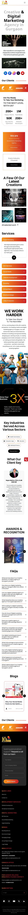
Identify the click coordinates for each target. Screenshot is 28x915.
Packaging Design (6, 837)
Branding (6, 283)
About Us (4, 794)
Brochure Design (8, 295)
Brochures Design (6, 834)
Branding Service (6, 830)
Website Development (10, 277)
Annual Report (7, 289)
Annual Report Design (7, 841)
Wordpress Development (8, 808)
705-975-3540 (5, 868)
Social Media (7, 272)
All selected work (9, 225)
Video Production (8, 301)
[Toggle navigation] (24, 2)
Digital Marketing (8, 240)
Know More (13, 147)
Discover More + (14, 451)
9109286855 (12, 855)
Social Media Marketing (7, 819)
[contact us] (26, 459)
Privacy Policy (6, 909)
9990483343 (5, 855)
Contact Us (4, 797)
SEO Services (7, 266)
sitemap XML (14, 912)
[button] (24, 495)
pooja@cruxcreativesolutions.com (13, 880)
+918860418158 (10, 882)
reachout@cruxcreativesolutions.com (11, 858)
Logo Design (5, 844)
